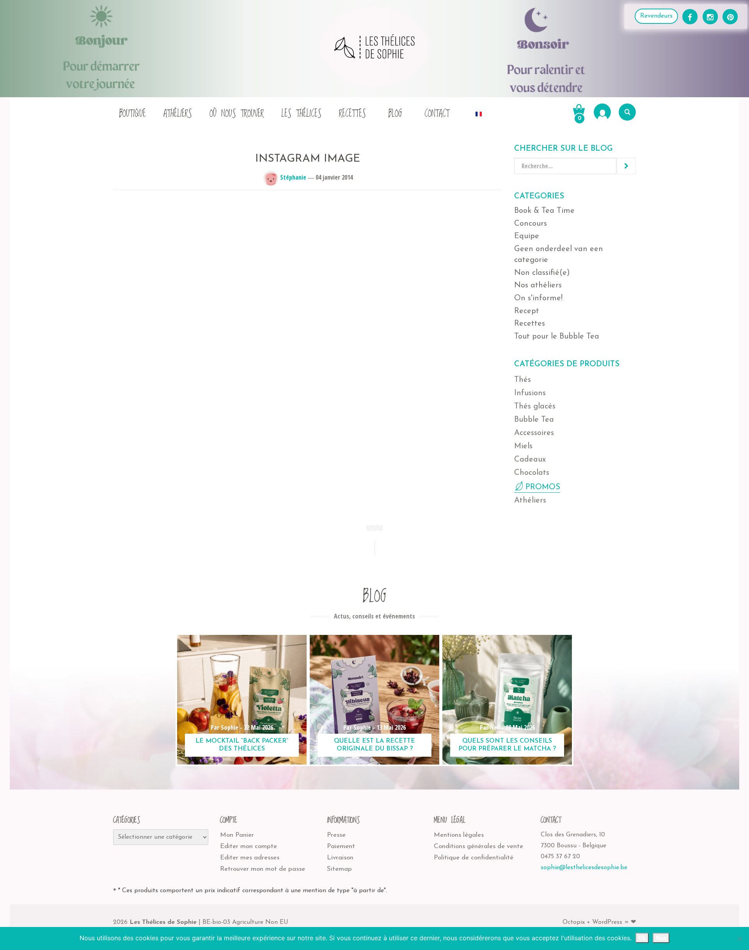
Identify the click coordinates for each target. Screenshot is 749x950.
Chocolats (531, 473)
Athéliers (177, 114)
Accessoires (534, 433)
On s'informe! (538, 298)
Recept (526, 311)
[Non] (739, 939)
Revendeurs (656, 16)
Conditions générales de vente (478, 846)
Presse (336, 835)
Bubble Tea (534, 420)
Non (661, 938)
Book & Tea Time (544, 211)
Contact (436, 114)
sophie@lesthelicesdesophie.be (584, 867)
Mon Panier (237, 835)
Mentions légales (459, 835)
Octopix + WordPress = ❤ (599, 922)
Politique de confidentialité (473, 857)
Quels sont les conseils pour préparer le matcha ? (507, 745)
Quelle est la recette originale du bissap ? (374, 745)
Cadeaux (530, 459)
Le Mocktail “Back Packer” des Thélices (241, 745)
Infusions (530, 393)
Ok (642, 938)
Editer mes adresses (249, 857)
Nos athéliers (538, 285)
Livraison (340, 857)
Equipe (526, 236)
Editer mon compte (248, 846)
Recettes (352, 114)
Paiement (341, 846)
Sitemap (339, 869)
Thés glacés (535, 406)
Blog (395, 114)
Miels (523, 446)
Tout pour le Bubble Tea (556, 336)
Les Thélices (301, 114)
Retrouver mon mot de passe (262, 869)
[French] (478, 112)
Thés (522, 380)
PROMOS (542, 487)
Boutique (132, 114)
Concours (530, 224)
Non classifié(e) (542, 273)
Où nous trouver (236, 114)
